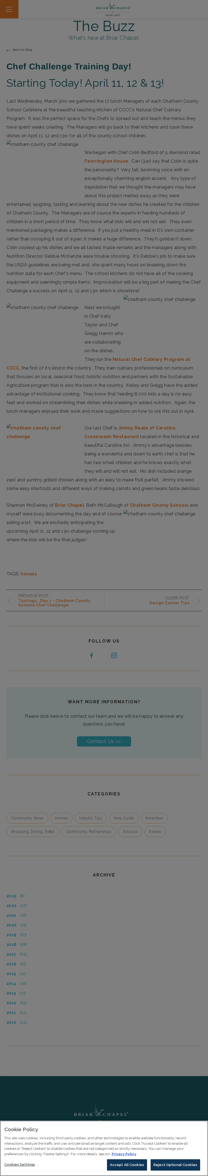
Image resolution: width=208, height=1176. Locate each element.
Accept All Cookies (127, 1165)
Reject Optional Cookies (175, 1165)
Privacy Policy (124, 1154)
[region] (104, 1148)
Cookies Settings (19, 1164)
